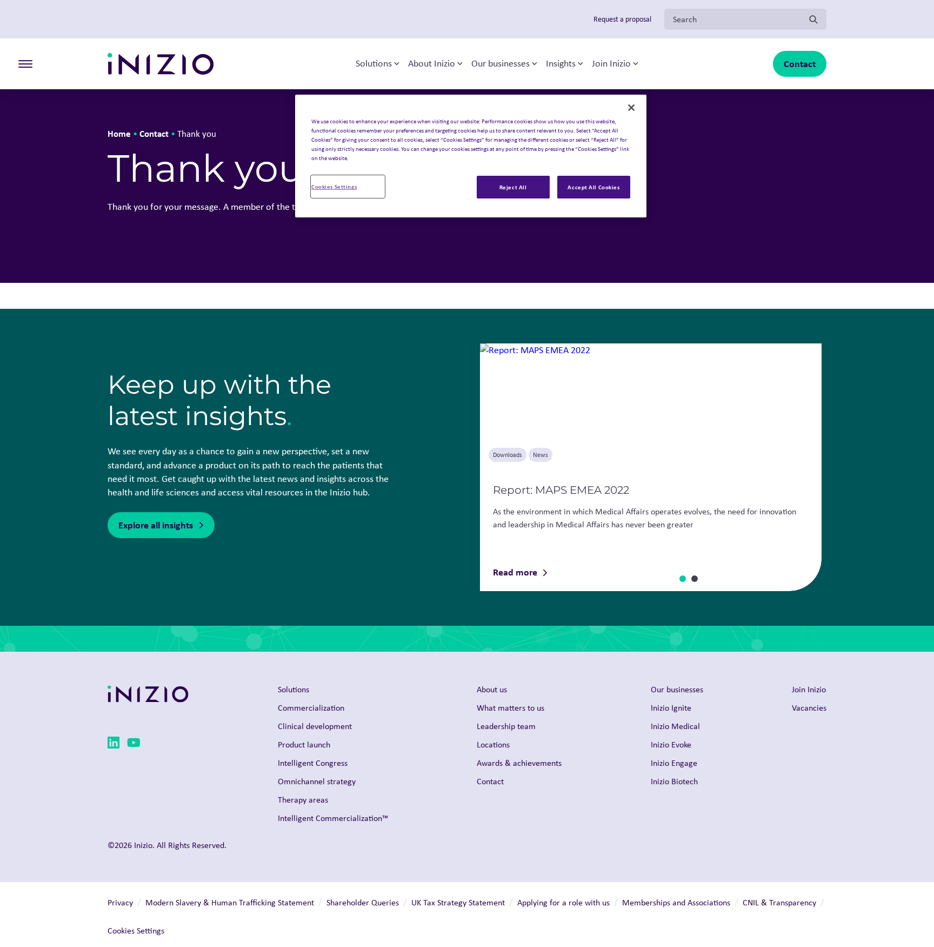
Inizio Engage (674, 763)
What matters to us (510, 707)
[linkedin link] (113, 744)
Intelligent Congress (313, 763)
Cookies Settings (334, 186)
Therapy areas (303, 799)
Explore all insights (155, 525)
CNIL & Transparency (779, 902)
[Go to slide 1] (682, 578)
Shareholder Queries (362, 902)
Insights (561, 64)
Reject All (513, 187)
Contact (800, 63)
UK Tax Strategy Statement (458, 902)
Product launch (304, 744)
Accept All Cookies (593, 187)
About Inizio (431, 64)
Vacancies (809, 707)
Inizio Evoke (671, 744)
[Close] (631, 108)
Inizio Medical (675, 726)
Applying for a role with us (563, 902)
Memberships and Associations (676, 902)
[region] (470, 156)
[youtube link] (134, 744)
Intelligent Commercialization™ (333, 818)
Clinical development (315, 726)
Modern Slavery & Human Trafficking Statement (229, 902)
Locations (493, 744)
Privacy (120, 902)
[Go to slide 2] (694, 578)
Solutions (374, 64)
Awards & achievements (519, 763)
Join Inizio (611, 64)
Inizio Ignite (671, 707)
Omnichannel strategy (317, 781)
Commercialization (311, 707)
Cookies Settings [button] (136, 930)
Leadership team (506, 726)
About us (492, 689)
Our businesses (500, 64)
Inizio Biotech (674, 781)
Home (119, 133)
